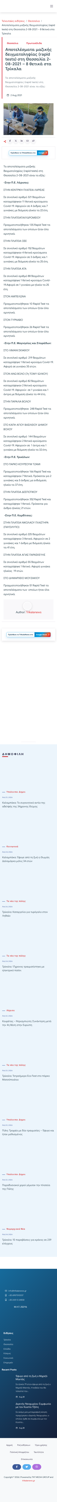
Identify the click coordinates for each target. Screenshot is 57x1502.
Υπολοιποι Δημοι (16, 792)
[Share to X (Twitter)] (15, 141)
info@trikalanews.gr (17, 1291)
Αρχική (9, 1445)
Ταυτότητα (39, 1452)
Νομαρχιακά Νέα (16, 1229)
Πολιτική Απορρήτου (19, 1452)
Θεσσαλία (8, 1344)
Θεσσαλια (34, 21)
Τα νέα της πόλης (16, 901)
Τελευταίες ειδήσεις (13, 21)
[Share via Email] (27, 141)
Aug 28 (22, 1397)
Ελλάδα (7, 1349)
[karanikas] (28, 672)
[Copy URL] (33, 141)
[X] (26, 1467)
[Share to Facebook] (10, 141)
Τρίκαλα (7, 1339)
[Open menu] (51, 6)
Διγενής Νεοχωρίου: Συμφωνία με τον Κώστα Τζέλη (33, 1405)
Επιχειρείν (8, 1362)
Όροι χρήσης (41, 1445)
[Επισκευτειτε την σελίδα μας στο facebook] (16, 1467)
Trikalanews (33, 612)
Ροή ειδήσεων (23, 1445)
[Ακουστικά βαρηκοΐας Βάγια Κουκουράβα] (28, 713)
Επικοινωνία (27, 1459)
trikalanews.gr (28, 1480)
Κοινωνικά (12, 847)
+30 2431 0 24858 (16, 1300)
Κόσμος (7, 1353)
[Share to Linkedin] (21, 141)
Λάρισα (11, 1010)
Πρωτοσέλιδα (34, 43)
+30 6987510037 (15, 1295)
